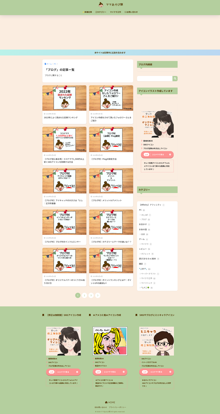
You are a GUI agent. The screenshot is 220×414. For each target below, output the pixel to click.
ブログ (145, 219)
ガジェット (147, 253)
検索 (175, 78)
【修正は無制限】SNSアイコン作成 (63, 315)
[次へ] (97, 295)
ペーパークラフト (149, 273)
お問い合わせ (132, 12)
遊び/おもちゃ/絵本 (149, 258)
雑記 (142, 263)
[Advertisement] (110, 32)
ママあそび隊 (114, 4)
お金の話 (144, 229)
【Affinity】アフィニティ (151, 204)
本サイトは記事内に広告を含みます (110, 52)
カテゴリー (101, 12)
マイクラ (146, 244)
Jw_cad (145, 214)
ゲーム (143, 239)
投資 (144, 234)
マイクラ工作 (115, 12)
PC (142, 209)
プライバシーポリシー (117, 407)
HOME (111, 402)
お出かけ (144, 224)
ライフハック (148, 283)
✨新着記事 (87, 12)
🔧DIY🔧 (144, 268)
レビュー (144, 248)
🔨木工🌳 (146, 287)
